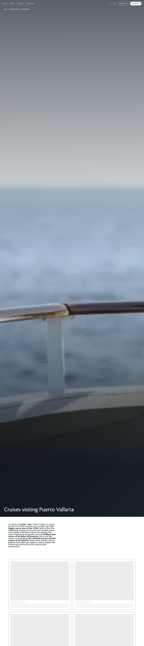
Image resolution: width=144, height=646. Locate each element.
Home (5, 9)
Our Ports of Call (14, 9)
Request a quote (135, 3)
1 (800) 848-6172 (123, 3)
